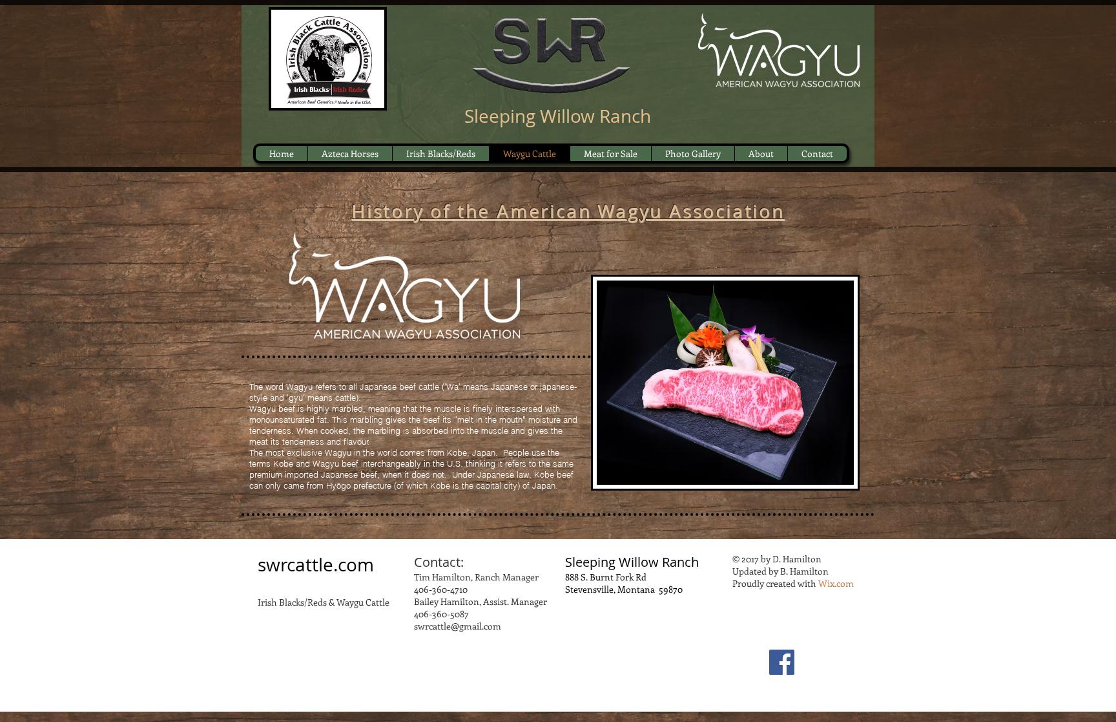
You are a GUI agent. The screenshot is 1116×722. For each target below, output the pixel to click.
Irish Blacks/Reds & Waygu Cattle (323, 602)
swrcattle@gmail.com (457, 626)
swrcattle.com (316, 565)
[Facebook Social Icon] (781, 662)
